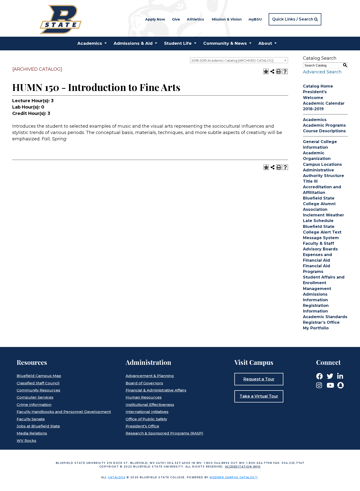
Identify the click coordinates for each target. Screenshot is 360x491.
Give (176, 19)
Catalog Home (318, 86)
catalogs (116, 477)
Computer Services (35, 397)
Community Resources (38, 390)
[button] (295, 19)
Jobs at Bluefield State (38, 426)
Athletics (195, 19)
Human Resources (144, 397)
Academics (314, 119)
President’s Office (142, 426)
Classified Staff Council (38, 383)
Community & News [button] (225, 43)
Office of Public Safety (146, 419)
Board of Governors (144, 383)
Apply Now (155, 19)
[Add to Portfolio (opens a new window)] (266, 71)
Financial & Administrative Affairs (156, 390)
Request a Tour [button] (259, 379)
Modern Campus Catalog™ (234, 477)
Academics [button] (89, 43)
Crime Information (34, 404)
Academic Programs (324, 125)
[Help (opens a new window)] (285, 71)
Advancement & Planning (150, 375)
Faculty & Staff (318, 243)
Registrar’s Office (321, 322)
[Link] (319, 376)
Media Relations (32, 433)
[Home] (60, 19)
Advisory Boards (320, 249)
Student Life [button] (178, 43)
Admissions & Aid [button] (133, 43)
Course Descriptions (324, 131)
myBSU (255, 19)
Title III (310, 181)
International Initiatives (147, 411)
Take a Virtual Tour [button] (259, 396)
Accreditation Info (243, 466)
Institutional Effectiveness (150, 404)
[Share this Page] (272, 71)
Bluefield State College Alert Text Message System (322, 232)
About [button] (265, 43)
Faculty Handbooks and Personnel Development (64, 411)
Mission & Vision (227, 19)
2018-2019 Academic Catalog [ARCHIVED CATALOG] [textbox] (232, 60)
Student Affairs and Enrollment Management (324, 283)
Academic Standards (325, 316)
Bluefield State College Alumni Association (319, 204)
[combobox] (239, 60)
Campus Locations (322, 164)
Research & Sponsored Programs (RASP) (164, 433)
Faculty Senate (31, 419)
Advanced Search (322, 72)
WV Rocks (26, 440)
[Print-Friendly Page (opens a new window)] (278, 71)
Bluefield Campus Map (39, 375)
